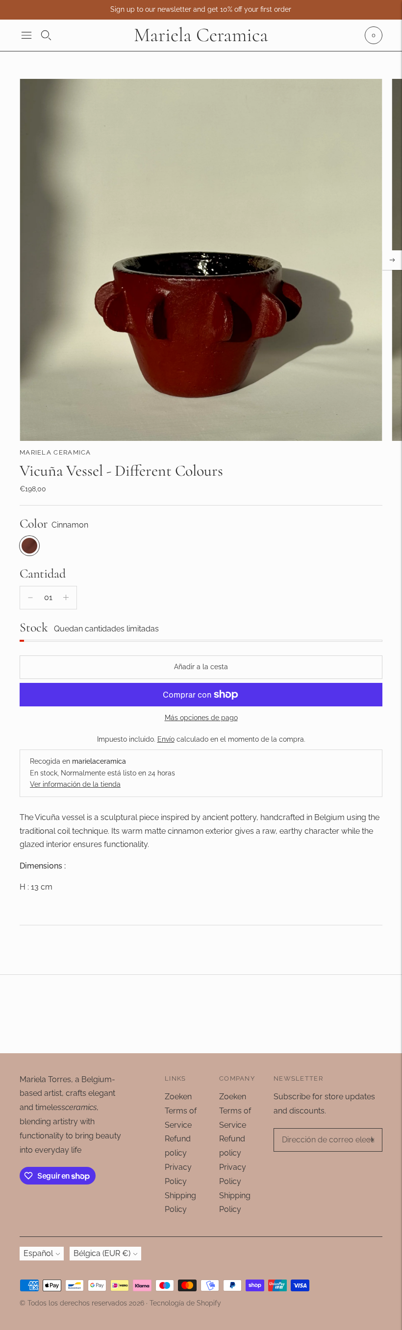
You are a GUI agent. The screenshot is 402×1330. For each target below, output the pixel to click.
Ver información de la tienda (75, 784)
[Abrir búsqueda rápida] (46, 35)
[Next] (392, 260)
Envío (166, 739)
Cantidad (43, 573)
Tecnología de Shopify (185, 1303)
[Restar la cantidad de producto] (30, 597)
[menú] (26, 35)
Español (38, 1253)
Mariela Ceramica (55, 452)
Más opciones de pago (201, 718)
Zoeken (178, 1096)
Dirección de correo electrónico (314, 1136)
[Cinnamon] (29, 546)
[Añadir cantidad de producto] (65, 597)
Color (34, 523)
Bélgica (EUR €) (102, 1253)
